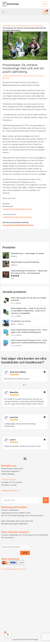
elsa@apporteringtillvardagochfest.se (17, 209)
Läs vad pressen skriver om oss (13, 569)
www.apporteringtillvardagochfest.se (18, 225)
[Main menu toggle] (45, 4)
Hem (4, 26)
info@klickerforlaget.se (10, 490)
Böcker (10, 26)
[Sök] (46, 500)
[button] (3, 11)
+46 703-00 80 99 (8, 480)
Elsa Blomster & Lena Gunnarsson (28, 26)
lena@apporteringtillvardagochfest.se (17, 217)
